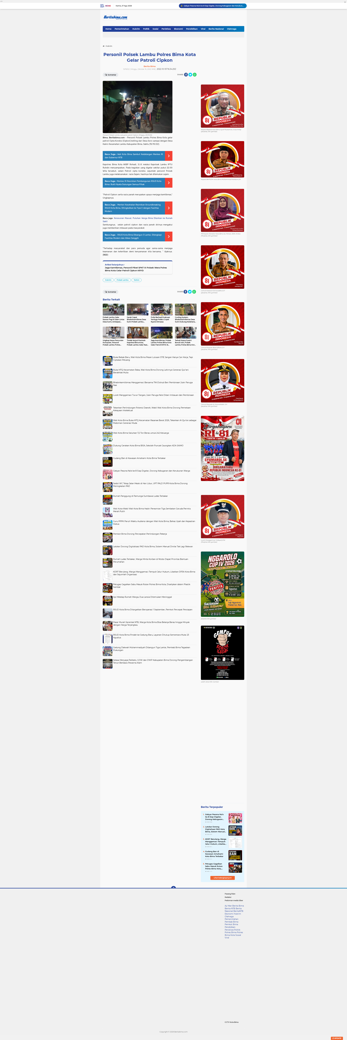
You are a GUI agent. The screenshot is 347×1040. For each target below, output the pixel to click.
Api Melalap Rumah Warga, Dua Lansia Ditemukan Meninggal (142, 597)
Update (337, 1038)
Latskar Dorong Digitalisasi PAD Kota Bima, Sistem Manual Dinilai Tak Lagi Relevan (153, 546)
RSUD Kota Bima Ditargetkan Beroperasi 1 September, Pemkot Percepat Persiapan (152, 609)
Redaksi (228, 897)
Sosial (155, 29)
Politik (146, 29)
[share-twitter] (190, 75)
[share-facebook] (186, 75)
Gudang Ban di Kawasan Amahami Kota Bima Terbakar (139, 458)
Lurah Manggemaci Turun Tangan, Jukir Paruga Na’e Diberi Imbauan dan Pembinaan (153, 395)
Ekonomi (178, 29)
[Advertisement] (150, 689)
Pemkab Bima (231, 922)
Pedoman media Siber (234, 900)
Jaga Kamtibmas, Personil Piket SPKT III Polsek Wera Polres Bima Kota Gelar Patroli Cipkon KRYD (136, 269)
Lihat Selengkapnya (222, 878)
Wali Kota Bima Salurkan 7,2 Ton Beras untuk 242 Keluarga (141, 433)
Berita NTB (230, 908)
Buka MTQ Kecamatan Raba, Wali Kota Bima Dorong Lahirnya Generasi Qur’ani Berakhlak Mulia (214, 6)
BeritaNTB (238, 911)
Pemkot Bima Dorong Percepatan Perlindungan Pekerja (140, 534)
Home (108, 6)
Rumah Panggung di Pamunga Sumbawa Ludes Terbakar (140, 496)
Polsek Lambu (122, 280)
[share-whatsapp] (195, 75)
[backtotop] (173, 888)
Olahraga (231, 29)
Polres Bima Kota (234, 933)
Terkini (136, 280)
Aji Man (228, 906)
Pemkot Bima (231, 924)
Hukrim (136, 29)
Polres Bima (230, 932)
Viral (203, 29)
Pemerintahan (122, 29)
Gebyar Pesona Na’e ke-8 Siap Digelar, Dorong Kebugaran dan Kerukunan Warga (151, 471)
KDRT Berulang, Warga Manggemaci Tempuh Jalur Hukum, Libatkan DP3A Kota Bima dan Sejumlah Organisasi (215, 841)
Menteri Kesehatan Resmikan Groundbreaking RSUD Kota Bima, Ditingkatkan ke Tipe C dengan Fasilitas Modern (133, 208)
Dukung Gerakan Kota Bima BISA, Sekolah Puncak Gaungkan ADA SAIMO (148, 445)
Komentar (111, 75)
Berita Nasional (216, 29)
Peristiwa (166, 29)
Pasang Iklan (230, 894)
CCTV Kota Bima (231, 1022)
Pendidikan (192, 29)
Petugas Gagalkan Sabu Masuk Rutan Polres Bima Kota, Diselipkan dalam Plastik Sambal (214, 866)
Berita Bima (238, 906)
